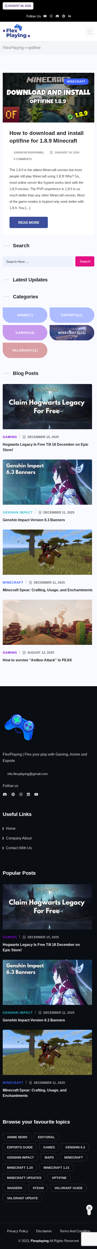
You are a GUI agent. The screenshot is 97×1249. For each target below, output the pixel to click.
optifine (59, 1178)
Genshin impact (20, 1157)
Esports (72, 315)
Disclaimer (44, 1231)
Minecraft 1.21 (56, 1167)
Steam (38, 1188)
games (49, 1147)
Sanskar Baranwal (29, 152)
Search (85, 261)
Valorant (25, 350)
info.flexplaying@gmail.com (27, 774)
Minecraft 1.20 (20, 1167)
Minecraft (72, 333)
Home (11, 828)
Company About (19, 838)
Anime (25, 315)
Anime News (17, 1137)
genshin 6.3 (75, 1147)
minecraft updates (24, 1178)
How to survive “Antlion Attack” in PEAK (37, 660)
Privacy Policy (17, 1231)
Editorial (46, 1137)
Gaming (25, 333)
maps (49, 1157)
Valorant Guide (68, 1188)
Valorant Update (22, 1198)
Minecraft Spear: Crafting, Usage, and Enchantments (47, 590)
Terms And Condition (75, 1231)
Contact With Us (19, 848)
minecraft (73, 1157)
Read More (28, 222)
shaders (14, 1188)
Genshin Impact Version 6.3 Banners (34, 520)
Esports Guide (20, 1147)
